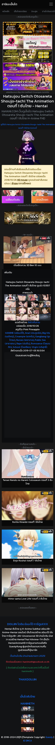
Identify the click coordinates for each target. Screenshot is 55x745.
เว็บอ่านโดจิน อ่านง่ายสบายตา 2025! (27, 656)
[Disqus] (27, 397)
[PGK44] (27, 29)
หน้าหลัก (5, 11)
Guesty (49, 737)
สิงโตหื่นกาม (34, 322)
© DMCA (27, 740)
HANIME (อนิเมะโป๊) (14, 333)
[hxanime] (27, 729)
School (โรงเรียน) (22, 347)
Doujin (34, 11)
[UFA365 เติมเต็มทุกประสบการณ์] (27, 217)
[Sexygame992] (27, 56)
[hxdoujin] (27, 717)
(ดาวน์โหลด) (24, 183)
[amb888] (27, 83)
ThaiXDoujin (28, 679)
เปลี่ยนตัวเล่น (13, 200)
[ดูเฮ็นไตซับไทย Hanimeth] (27, 721)
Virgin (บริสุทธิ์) (39, 347)
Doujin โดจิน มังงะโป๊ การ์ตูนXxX (27, 624)
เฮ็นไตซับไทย (27, 696)
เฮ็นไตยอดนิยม (20, 11)
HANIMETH (27, 703)
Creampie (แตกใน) (24, 336)
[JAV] (27, 42)
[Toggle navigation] (51, 4)
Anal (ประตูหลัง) (33, 333)
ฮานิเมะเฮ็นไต (9, 4)
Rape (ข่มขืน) (23, 343)
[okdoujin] (27, 708)
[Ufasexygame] (27, 70)
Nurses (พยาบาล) (25, 340)
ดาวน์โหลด (42, 200)
